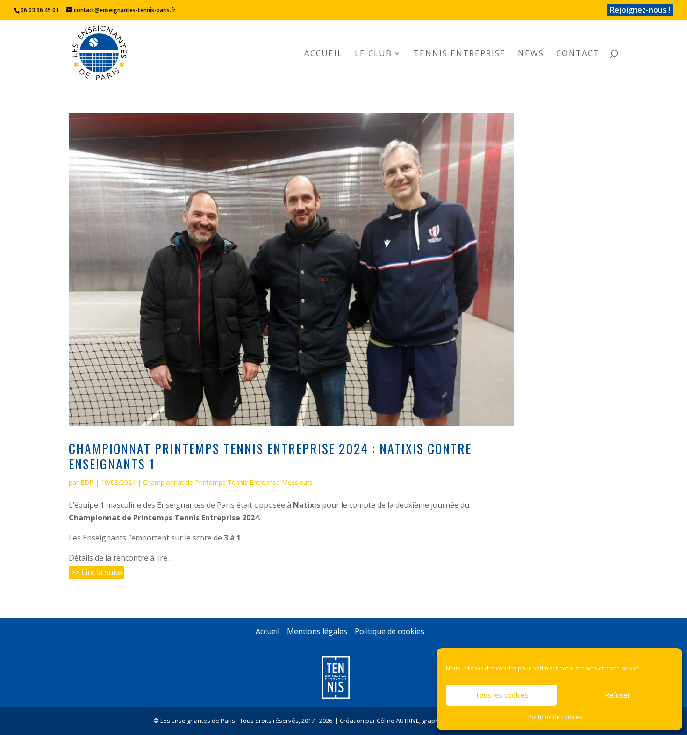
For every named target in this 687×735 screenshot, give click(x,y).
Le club (373, 54)
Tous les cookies (502, 694)
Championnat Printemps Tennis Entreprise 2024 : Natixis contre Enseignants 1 (270, 456)
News (531, 54)
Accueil (323, 54)
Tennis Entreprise (460, 54)
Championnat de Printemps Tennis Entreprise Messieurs (228, 482)
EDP (86, 482)
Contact (578, 54)
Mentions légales (317, 631)
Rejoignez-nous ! (640, 10)
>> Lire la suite (96, 572)
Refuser (617, 694)
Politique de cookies (555, 717)
